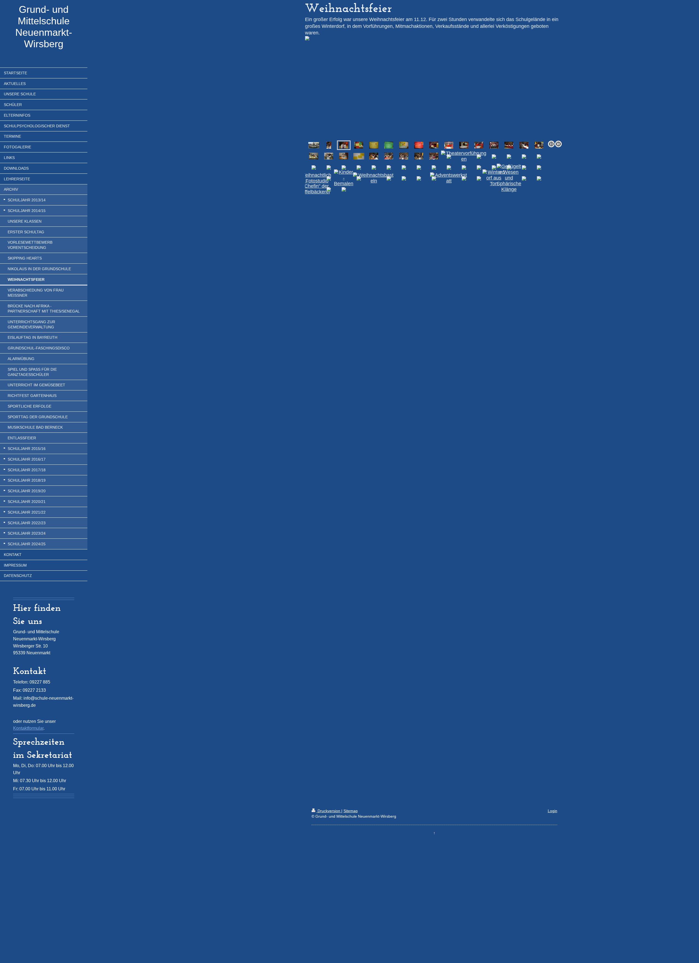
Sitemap (350, 811)
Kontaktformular (28, 728)
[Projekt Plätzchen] (478, 145)
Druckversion (328, 811)
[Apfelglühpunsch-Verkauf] (373, 156)
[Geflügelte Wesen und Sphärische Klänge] (509, 178)
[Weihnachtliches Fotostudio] (313, 178)
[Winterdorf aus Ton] (493, 178)
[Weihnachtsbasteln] (374, 178)
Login (552, 811)
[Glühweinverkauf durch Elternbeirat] (508, 145)
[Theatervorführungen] (464, 156)
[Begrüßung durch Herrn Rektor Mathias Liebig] (328, 145)
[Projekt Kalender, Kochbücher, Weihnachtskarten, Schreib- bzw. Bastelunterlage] (463, 145)
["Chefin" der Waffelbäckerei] (314, 189)
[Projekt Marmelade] (448, 145)
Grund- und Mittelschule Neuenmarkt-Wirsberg (43, 26)
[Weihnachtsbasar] (433, 145)
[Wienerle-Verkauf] (538, 145)
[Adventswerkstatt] (448, 178)
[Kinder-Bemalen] (343, 178)
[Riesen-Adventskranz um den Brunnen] (313, 145)
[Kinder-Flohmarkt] (313, 156)
